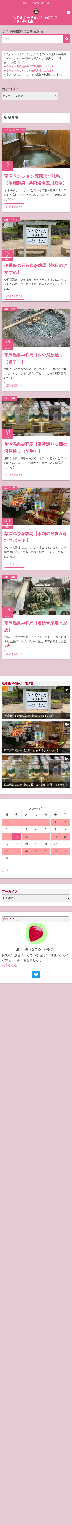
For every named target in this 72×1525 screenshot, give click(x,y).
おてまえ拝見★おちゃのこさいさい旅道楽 (35, 19)
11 (16, 836)
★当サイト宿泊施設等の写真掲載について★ (29, 66)
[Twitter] (36, 974)
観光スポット (11, 219)
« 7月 (5, 870)
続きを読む (13, 206)
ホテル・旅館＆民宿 (14, 130)
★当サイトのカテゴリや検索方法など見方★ (29, 70)
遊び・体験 (9, 309)
